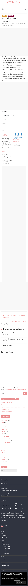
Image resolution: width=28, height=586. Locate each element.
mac (23, 513)
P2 (22, 515)
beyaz (17, 504)
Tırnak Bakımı (7, 445)
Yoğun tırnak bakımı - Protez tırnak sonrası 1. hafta (13, 407)
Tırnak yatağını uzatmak (6, 402)
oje (20, 515)
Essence (5, 508)
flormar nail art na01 (17, 511)
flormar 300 (19, 508)
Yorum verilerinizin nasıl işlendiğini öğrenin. (15, 389)
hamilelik (3, 513)
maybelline (10, 515)
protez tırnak (9, 517)
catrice (10, 506)
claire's (14, 506)
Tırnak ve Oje (5, 436)
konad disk (14, 513)
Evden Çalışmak (4, 495)
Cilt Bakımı (4, 427)
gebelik (22, 511)
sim (12, 519)
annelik (10, 504)
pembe (3, 517)
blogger (21, 504)
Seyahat (3, 450)
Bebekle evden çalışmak (6, 493)
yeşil (2, 520)
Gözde (12, 23)
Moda (2, 448)
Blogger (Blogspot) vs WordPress (12, 339)
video (20, 519)
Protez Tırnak (7, 438)
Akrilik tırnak (8, 440)
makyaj (3, 515)
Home (2, 404)
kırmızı (20, 513)
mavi (6, 515)
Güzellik (2, 425)
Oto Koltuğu (4, 483)
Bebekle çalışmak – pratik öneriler (9, 490)
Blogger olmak (5, 457)
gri (25, 511)
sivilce (14, 519)
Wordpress (10, 15)
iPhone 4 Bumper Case (9, 333)
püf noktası (14, 517)
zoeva (10, 520)
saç (10, 519)
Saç (3, 434)
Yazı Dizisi (3, 462)
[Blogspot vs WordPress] (7, 156)
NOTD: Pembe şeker (19, 321)
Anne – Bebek (4, 420)
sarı (8, 519)
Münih (3, 452)
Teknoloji (5, 15)
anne (7, 504)
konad (7, 513)
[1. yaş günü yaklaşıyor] (7, 140)
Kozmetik (4, 429)
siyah (17, 519)
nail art (17, 515)
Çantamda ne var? (5, 409)
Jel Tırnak (7, 442)
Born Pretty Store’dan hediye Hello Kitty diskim (14, 316)
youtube (6, 520)
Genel (2, 422)
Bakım (13, 504)
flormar (13, 508)
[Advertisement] (14, 42)
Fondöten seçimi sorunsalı (7, 411)
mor (14, 515)
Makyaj (4, 431)
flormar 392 (5, 511)
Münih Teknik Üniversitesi (16, 140)
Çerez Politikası (17, 580)
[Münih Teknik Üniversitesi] (18, 136)
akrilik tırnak (3, 504)
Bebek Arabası (4, 488)
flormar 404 (10, 511)
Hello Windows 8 (7, 345)
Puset (2, 486)
